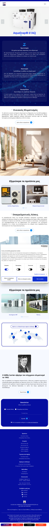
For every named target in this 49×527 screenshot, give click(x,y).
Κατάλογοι (24, 471)
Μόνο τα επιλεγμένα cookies (24, 279)
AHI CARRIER (6, 524)
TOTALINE (29, 524)
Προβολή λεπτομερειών (39, 274)
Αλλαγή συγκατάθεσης (36, 509)
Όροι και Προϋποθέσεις (24, 509)
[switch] (18, 269)
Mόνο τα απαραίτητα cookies (9, 279)
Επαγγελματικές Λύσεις (24, 437)
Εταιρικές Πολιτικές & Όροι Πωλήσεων (24, 466)
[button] (24, 21)
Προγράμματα (24, 473)
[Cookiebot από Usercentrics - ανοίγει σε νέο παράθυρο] (42, 246)
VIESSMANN (40, 524)
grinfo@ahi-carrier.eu (26, 484)
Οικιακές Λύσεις (24, 436)
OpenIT (29, 521)
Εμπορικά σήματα (24, 447)
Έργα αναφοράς (24, 451)
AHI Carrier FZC (24, 445)
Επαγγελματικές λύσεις (24, 458)
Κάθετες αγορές (24, 449)
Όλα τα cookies (40, 279)
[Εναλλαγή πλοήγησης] (45, 4)
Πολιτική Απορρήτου (33, 422)
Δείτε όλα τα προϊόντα (23, 122)
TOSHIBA (18, 524)
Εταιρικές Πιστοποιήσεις (24, 464)
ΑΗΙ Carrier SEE (24, 443)
